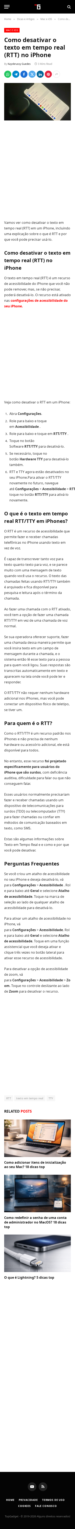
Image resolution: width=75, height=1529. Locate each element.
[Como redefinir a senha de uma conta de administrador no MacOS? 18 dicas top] (37, 1193)
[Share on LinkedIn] (40, 74)
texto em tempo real (29, 1098)
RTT (8, 1098)
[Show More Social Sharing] (56, 74)
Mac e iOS (12, 30)
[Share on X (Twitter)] (32, 74)
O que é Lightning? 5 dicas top (29, 1277)
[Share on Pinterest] (48, 74)
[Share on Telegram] (15, 74)
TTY (51, 1098)
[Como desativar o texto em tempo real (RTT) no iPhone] (37, 101)
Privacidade (28, 1500)
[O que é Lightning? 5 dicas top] (37, 1253)
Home (10, 1500)
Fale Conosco (46, 1506)
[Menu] (7, 6)
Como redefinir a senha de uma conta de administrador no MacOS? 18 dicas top (35, 1222)
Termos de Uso (53, 1500)
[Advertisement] (37, 170)
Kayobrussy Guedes (19, 64)
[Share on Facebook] (24, 74)
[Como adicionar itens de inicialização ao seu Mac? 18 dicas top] (37, 1138)
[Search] (68, 6)
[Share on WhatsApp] (7, 74)
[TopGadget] (37, 7)
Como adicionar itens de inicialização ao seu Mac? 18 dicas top (35, 1164)
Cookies (24, 1506)
